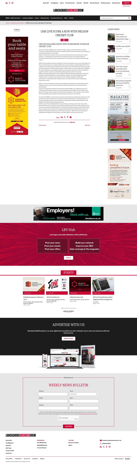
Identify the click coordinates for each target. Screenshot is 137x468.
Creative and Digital (27, 18)
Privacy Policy (9, 458)
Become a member (73, 442)
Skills (65, 18)
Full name (41, 391)
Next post (87, 125)
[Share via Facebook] (68, 117)
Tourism (71, 18)
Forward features (70, 3)
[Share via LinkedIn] (62, 117)
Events (62, 3)
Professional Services (56, 18)
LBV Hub (85, 3)
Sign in (70, 445)
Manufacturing (45, 18)
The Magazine (54, 3)
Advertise (79, 3)
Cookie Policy (18, 458)
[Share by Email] (70, 117)
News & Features (94, 3)
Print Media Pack (41, 442)
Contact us (9, 453)
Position (41, 398)
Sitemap (42, 458)
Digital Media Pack (42, 445)
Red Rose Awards (105, 3)
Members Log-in (126, 5)
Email (71, 398)
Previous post (42, 125)
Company (41, 405)
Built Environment (15, 18)
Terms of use (27, 458)
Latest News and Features (17, 23)
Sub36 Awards (116, 3)
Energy (37, 18)
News (62, 40)
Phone (71, 405)
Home (7, 23)
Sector (71, 391)
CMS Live (72, 122)
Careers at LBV (10, 450)
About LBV (46, 3)
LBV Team (8, 448)
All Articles (35, 458)
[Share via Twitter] (65, 117)
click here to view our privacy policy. (88, 414)
